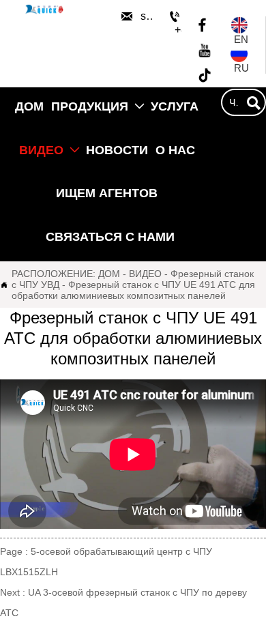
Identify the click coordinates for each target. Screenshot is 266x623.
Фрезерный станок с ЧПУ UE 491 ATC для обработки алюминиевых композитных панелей (133, 290)
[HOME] (45, 9)
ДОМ (109, 273)
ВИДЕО (145, 273)
